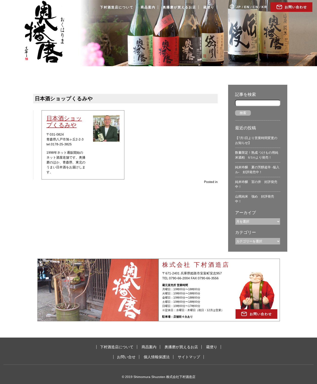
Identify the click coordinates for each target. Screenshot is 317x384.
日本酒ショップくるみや (64, 121)
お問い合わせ (296, 7)
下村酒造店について (116, 7)
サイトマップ (189, 357)
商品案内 (148, 7)
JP (238, 7)
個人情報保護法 (157, 357)
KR (264, 7)
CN (255, 7)
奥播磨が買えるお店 (179, 7)
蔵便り (208, 7)
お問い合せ (126, 357)
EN (246, 7)
